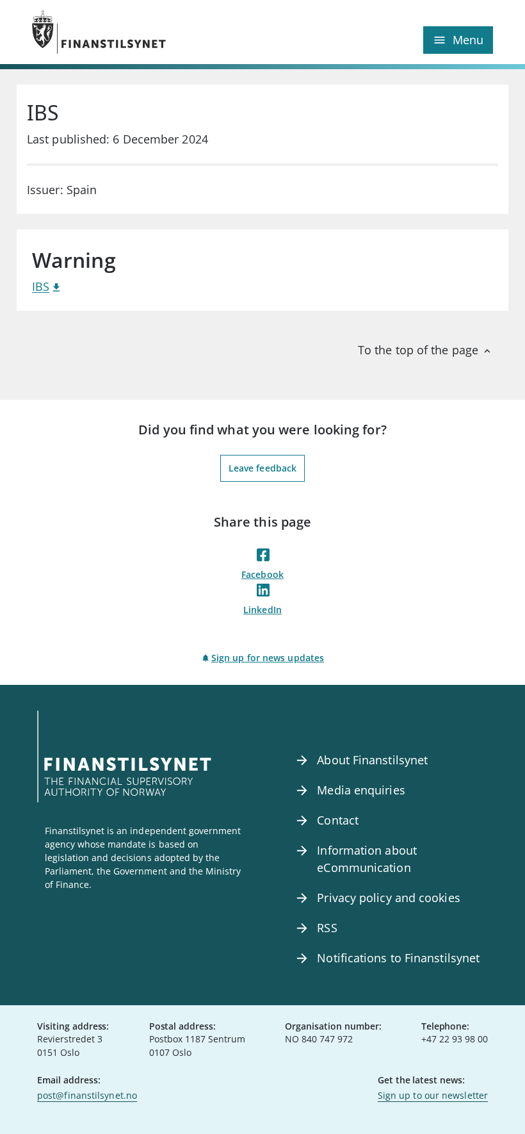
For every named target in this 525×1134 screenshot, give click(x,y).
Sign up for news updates (267, 658)
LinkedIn (262, 610)
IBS (40, 286)
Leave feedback (262, 468)
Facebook (262, 574)
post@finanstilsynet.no (87, 1095)
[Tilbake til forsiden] (147, 32)
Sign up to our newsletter (433, 1095)
